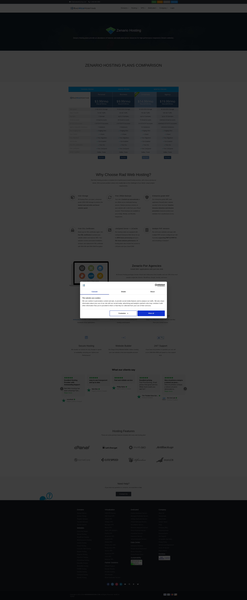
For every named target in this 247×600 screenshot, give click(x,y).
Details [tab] (123, 291)
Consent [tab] (94, 291)
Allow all (151, 313)
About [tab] (152, 291)
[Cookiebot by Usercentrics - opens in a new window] (156, 285)
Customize (122, 313)
